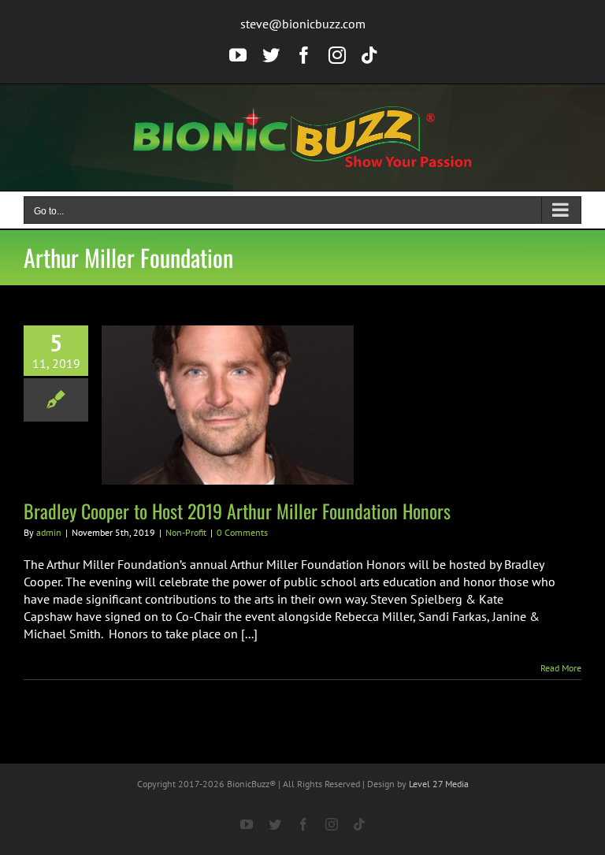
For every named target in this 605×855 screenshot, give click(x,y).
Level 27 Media (439, 784)
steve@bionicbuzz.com (303, 24)
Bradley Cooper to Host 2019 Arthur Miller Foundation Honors (237, 510)
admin (48, 532)
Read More (560, 668)
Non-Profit (185, 532)
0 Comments (242, 532)
